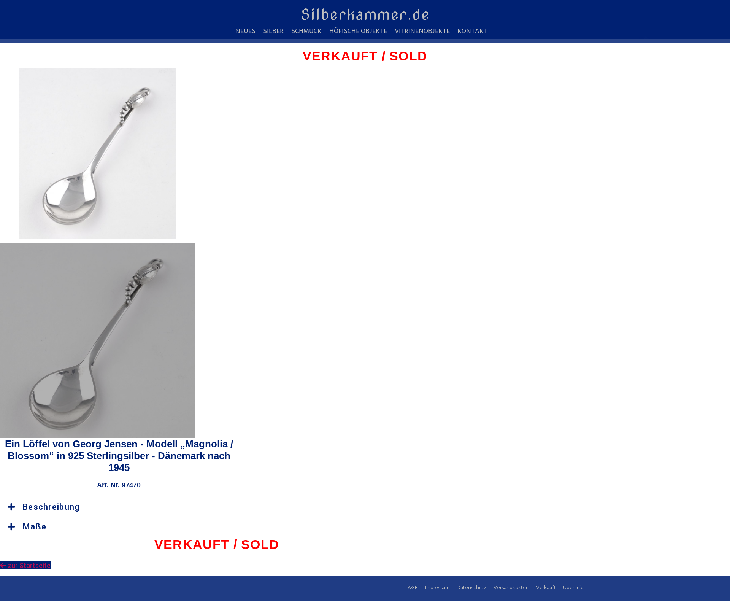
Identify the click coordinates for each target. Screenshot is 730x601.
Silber (273, 31)
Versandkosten (511, 588)
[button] (119, 507)
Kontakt (472, 31)
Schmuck (306, 31)
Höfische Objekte (358, 31)
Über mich (574, 588)
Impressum (437, 588)
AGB (413, 588)
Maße (34, 526)
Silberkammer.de (365, 14)
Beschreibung (51, 507)
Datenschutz (471, 588)
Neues (245, 31)
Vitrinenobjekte (422, 31)
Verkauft (546, 588)
